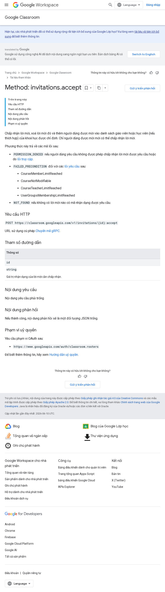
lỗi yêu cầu (71, 166)
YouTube (117, 486)
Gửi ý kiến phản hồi (142, 88)
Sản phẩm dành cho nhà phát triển (26, 479)
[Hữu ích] (151, 73)
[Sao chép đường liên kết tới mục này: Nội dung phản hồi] (42, 310)
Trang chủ (10, 72)
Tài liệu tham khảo (20, 77)
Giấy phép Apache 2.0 (55, 402)
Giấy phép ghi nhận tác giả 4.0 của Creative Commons (112, 398)
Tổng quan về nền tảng (19, 472)
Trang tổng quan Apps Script (76, 473)
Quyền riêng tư (32, 573)
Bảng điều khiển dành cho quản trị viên (82, 467)
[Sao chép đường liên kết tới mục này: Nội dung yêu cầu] (41, 290)
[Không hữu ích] (157, 73)
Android (10, 524)
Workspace (47, 5)
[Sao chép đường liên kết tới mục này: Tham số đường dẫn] (45, 242)
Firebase (10, 537)
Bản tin (116, 473)
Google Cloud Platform (19, 543)
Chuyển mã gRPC (48, 231)
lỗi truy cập (25, 159)
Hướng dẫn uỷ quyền (63, 355)
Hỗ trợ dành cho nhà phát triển (24, 492)
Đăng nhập (153, 4)
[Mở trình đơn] (6, 5)
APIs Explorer (66, 486)
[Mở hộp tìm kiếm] (110, 4)
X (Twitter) (118, 480)
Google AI (11, 550)
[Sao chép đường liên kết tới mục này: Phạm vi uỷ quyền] (40, 330)
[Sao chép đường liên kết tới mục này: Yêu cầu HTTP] (34, 214)
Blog (114, 467)
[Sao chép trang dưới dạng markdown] (99, 87)
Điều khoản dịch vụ (16, 498)
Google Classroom (22, 17)
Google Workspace (33, 72)
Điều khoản (12, 573)
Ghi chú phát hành (16, 485)
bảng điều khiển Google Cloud (76, 480)
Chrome (10, 530)
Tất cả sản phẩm (15, 556)
